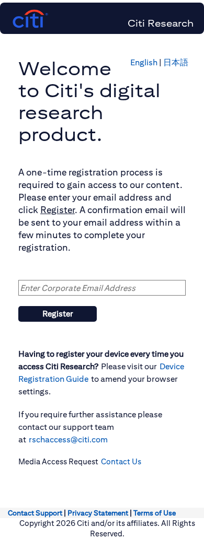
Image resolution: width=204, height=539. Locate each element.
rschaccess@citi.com (68, 439)
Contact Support (35, 513)
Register (57, 314)
